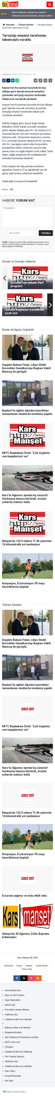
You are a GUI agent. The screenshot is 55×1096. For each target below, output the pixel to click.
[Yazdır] (35, 80)
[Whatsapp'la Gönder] (17, 80)
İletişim (29, 966)
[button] (40, 80)
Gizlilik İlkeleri (42, 966)
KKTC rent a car (12, 1042)
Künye (19, 966)
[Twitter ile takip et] (24, 978)
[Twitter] (8, 80)
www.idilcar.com (13, 990)
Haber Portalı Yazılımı (16, 1092)
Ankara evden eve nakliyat (17, 1027)
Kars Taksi (10, 1071)
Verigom (9, 1047)
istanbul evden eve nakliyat (18, 1019)
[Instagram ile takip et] (31, 978)
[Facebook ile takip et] (16, 978)
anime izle (10, 1004)
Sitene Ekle (27, 969)
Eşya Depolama (12, 1000)
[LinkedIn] (13, 80)
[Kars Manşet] (10, 4)
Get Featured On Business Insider (21, 1037)
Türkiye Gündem (26, 25)
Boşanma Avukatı (13, 1032)
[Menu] (49, 4)
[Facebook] (4, 80)
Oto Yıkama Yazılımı (14, 1056)
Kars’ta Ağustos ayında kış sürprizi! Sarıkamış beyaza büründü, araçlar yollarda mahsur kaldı (32, 14)
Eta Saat (9, 1080)
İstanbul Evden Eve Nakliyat (18, 1051)
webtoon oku (11, 1014)
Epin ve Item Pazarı (14, 995)
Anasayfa (10, 25)
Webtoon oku (11, 1061)
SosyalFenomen (13, 1076)
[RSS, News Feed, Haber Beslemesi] (38, 978)
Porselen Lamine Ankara (17, 1009)
